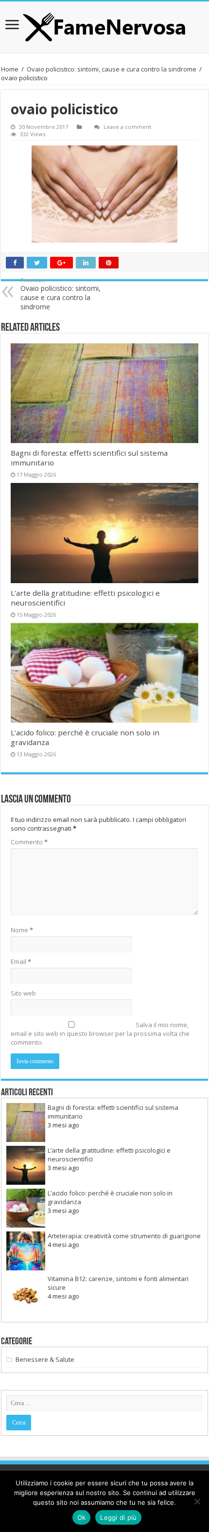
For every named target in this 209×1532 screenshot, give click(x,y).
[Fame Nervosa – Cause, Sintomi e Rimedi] (104, 27)
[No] (197, 1501)
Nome (22, 930)
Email (21, 961)
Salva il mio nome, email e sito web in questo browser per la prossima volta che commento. (100, 1033)
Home (9, 69)
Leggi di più (118, 1517)
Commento (29, 841)
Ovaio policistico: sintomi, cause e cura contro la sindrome (111, 69)
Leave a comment (127, 126)
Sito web (23, 993)
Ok (81, 1517)
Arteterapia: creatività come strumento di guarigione (124, 1235)
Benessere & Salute (45, 1359)
